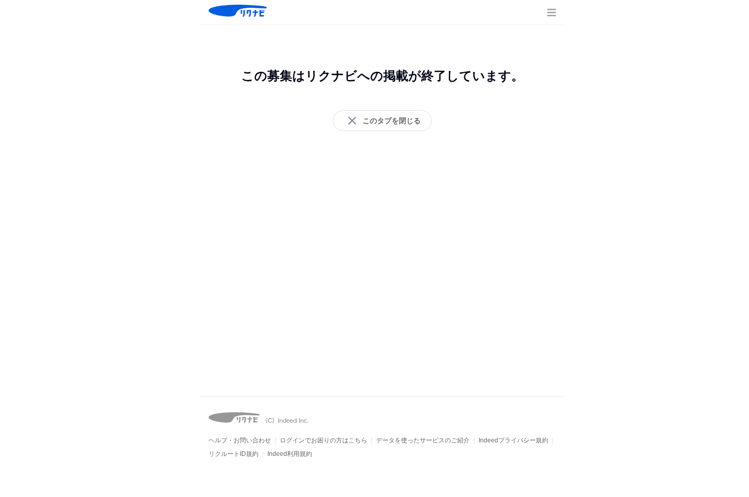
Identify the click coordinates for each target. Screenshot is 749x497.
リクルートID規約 (234, 453)
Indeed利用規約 (289, 453)
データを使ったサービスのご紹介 (423, 440)
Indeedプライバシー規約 (513, 440)
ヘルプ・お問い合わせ (240, 440)
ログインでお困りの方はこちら (323, 440)
